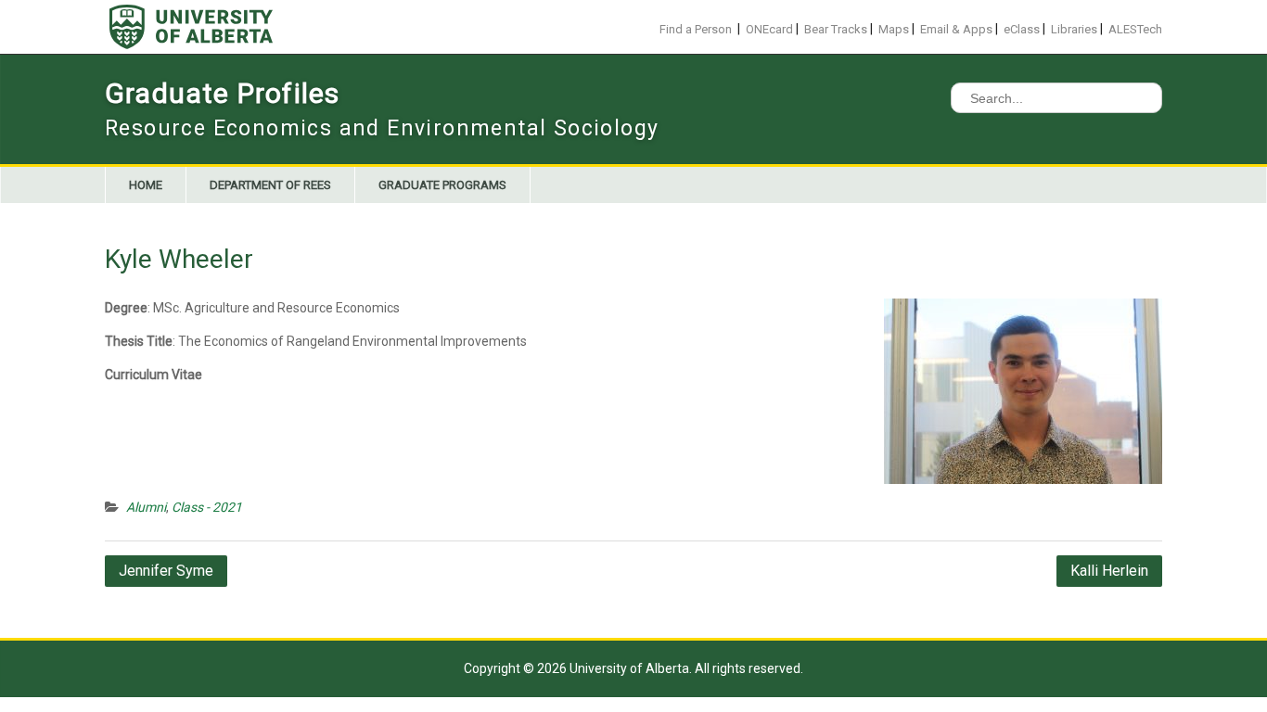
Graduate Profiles (222, 93)
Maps (893, 29)
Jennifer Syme (166, 570)
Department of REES (270, 185)
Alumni (146, 507)
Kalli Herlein (1109, 570)
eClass (1022, 29)
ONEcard (769, 29)
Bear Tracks (835, 29)
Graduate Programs (442, 185)
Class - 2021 (207, 507)
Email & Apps (956, 29)
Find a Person (695, 29)
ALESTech (1135, 29)
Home (145, 185)
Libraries (1074, 29)
